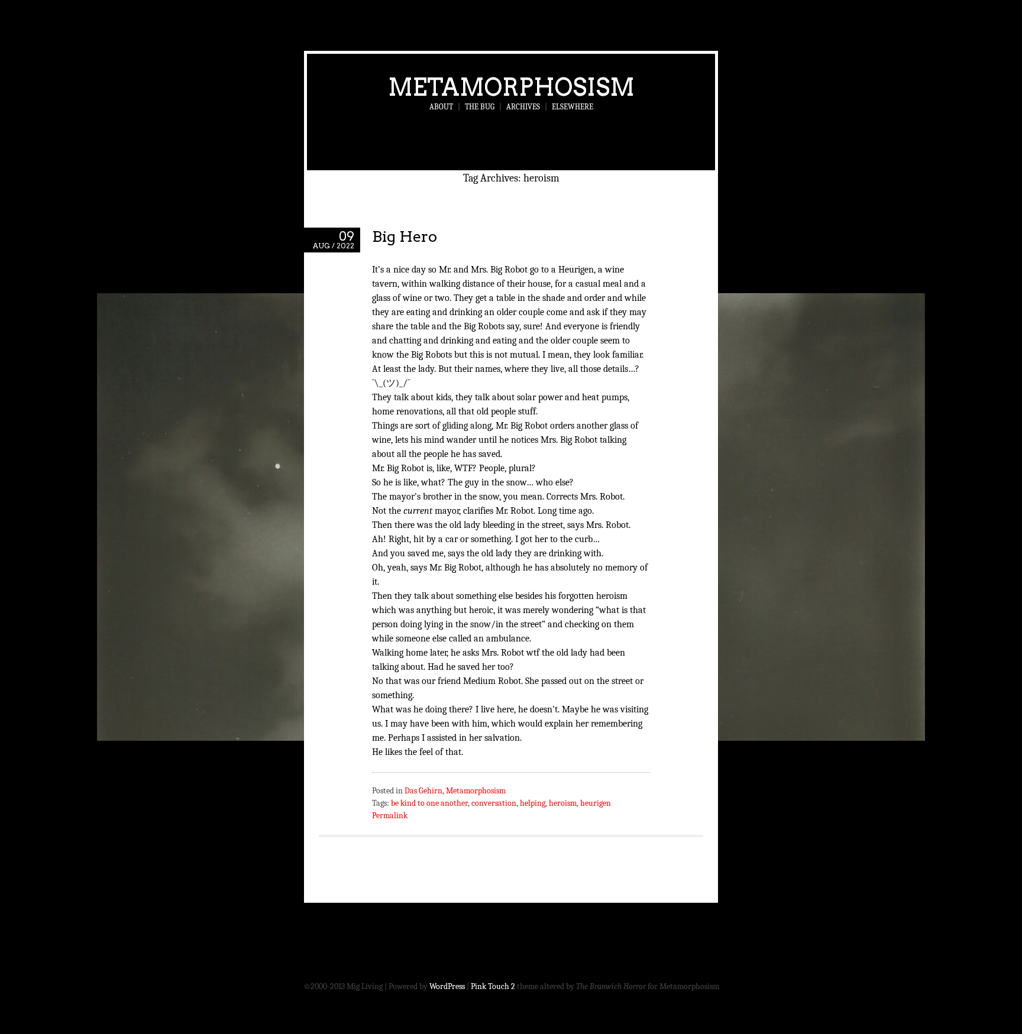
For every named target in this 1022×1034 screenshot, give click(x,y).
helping (532, 803)
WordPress (447, 986)
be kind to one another (429, 803)
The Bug (479, 106)
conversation (493, 803)
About (441, 106)
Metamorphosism (511, 87)
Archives (523, 106)
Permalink (389, 816)
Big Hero (404, 236)
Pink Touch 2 (493, 986)
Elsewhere (572, 106)
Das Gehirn (423, 791)
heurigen (595, 803)
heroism (563, 803)
